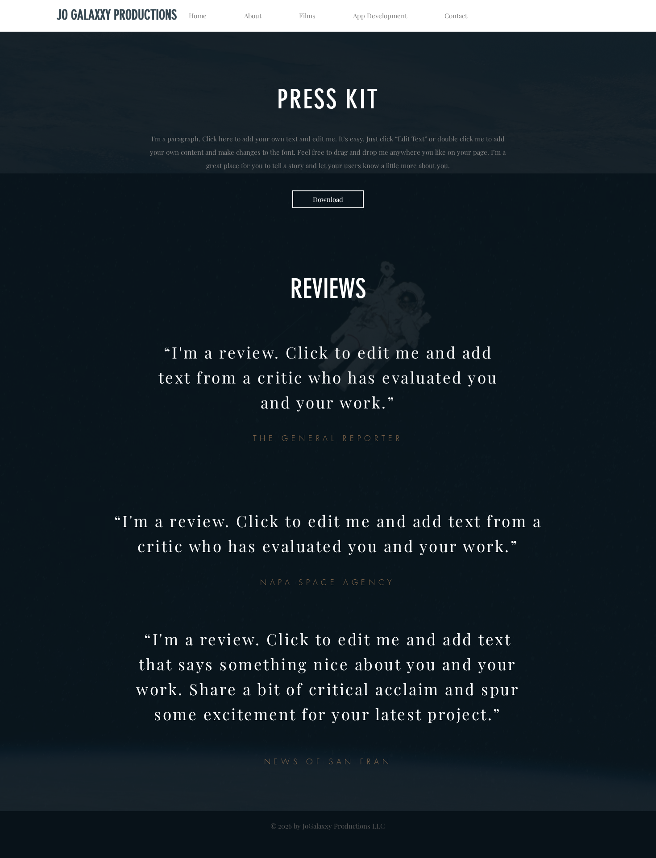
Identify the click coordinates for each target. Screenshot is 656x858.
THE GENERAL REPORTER (328, 438)
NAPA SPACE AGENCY (327, 582)
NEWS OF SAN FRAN (328, 761)
